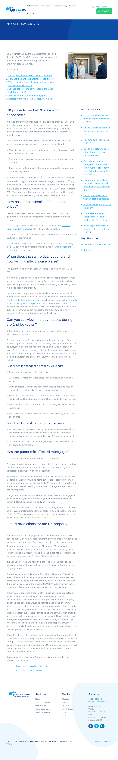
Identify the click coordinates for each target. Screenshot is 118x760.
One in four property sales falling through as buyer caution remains (96, 152)
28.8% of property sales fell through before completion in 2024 (96, 229)
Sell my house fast (42, 702)
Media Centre (67, 709)
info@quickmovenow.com (98, 702)
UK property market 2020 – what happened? (30, 75)
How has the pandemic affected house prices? (31, 79)
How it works (45, 6)
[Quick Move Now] (19, 694)
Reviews (72, 6)
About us (30, 13)
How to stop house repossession (29, 670)
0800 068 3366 (100, 7)
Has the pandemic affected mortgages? (27, 95)
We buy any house (42, 712)
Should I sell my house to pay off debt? (31, 666)
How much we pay (59, 6)
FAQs (64, 712)
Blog (64, 716)
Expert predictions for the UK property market (30, 98)
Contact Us (93, 694)
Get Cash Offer (104, 11)
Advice (65, 702)
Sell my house (32, 6)
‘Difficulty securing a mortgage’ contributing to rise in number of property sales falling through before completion (96, 168)
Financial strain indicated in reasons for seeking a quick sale (96, 131)
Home (37, 699)
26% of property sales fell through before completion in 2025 (96, 118)
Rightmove (86, 250)
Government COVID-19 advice (95, 244)
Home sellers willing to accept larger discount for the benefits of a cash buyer (97, 216)
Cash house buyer (42, 709)
